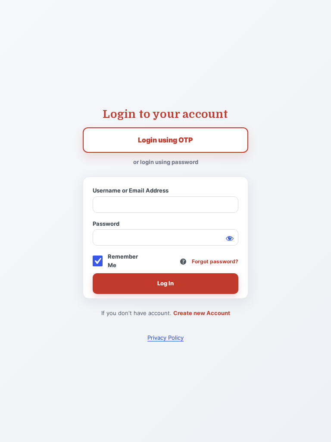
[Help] (183, 261)
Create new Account (201, 312)
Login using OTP (165, 140)
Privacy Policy (165, 337)
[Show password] (229, 237)
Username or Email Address (131, 190)
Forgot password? (215, 261)
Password (106, 223)
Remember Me (123, 260)
